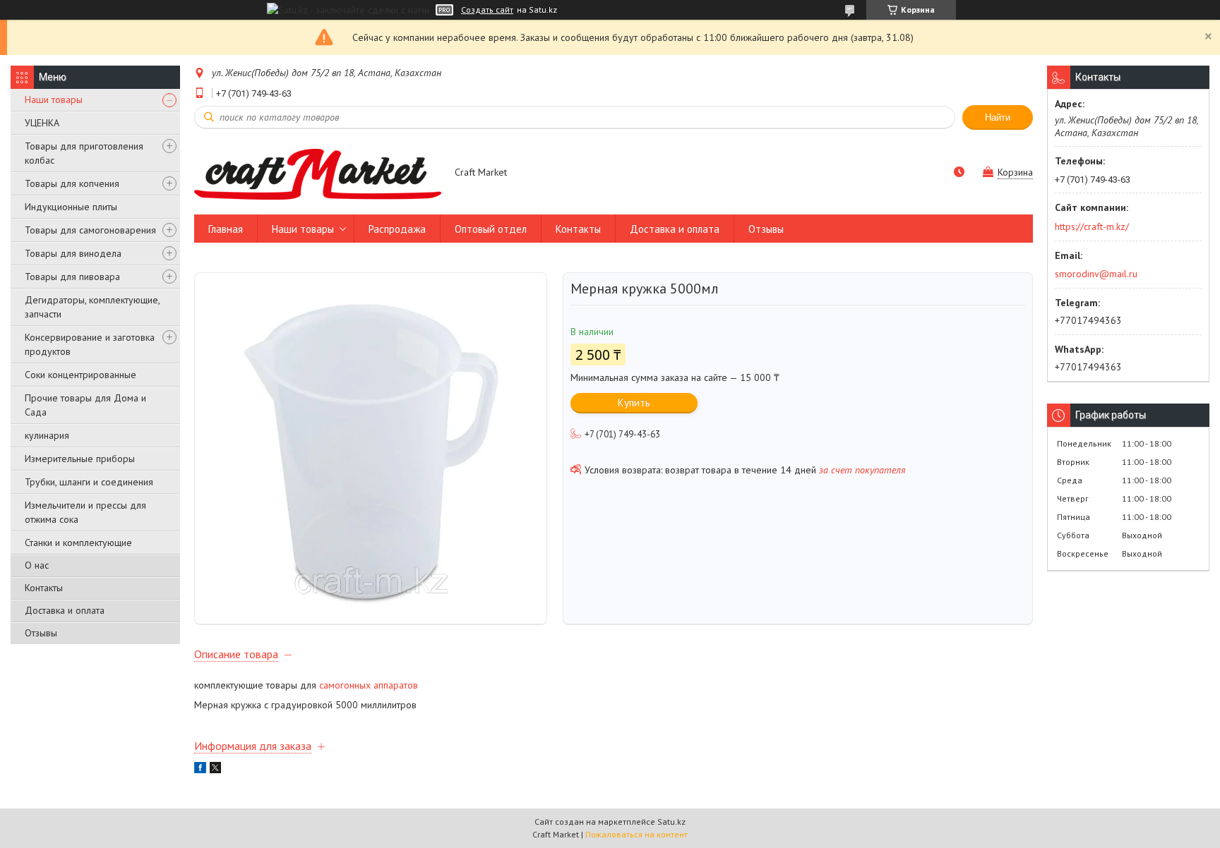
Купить (634, 402)
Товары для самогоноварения (90, 230)
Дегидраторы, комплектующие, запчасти (92, 306)
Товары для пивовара (72, 276)
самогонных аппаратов (368, 685)
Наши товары (54, 99)
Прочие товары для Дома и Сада (85, 405)
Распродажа (397, 229)
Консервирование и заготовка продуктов (90, 344)
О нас (37, 565)
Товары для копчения (72, 183)
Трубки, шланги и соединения (89, 482)
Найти (997, 117)
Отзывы (41, 632)
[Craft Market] (317, 173)
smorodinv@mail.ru (1096, 273)
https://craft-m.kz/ (1092, 226)
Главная (225, 229)
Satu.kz (671, 821)
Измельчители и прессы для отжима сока (85, 512)
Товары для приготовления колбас (84, 153)
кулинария (47, 435)
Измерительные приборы (80, 458)
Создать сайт (487, 10)
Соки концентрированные (80, 374)
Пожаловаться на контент (636, 834)
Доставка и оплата (64, 610)
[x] (215, 769)
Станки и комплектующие (78, 542)
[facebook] (200, 769)
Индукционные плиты (71, 206)
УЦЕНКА (42, 122)
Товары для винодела (73, 253)
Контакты (44, 587)
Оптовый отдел (491, 229)
